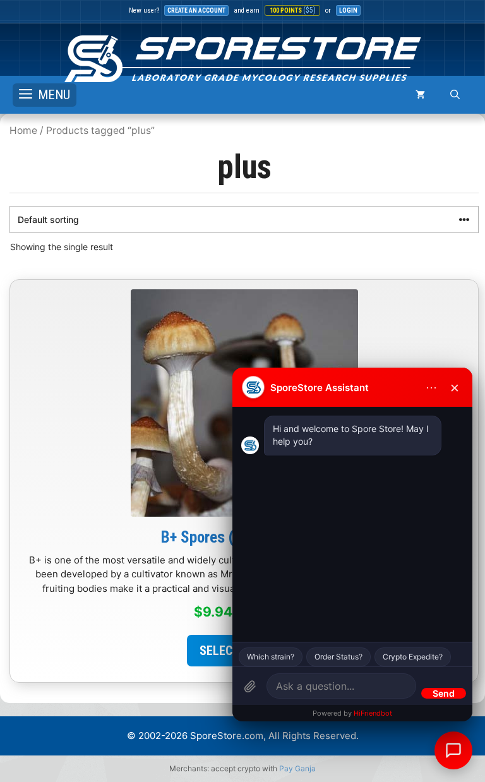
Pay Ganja (297, 768)
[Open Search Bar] (455, 95)
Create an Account (196, 10)
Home (23, 130)
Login (348, 10)
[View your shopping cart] (420, 95)
